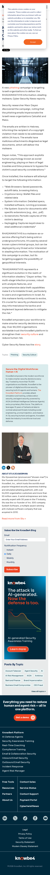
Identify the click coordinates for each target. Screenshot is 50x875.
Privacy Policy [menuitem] (25, 834)
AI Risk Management (14, 676)
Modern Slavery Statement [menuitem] (25, 846)
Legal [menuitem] (25, 829)
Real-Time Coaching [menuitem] (13, 745)
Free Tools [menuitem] (8, 782)
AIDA (29, 676)
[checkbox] (25, 556)
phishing (14, 87)
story (37, 344)
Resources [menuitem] (8, 788)
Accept (33, 42)
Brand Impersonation (33, 680)
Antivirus (39, 676)
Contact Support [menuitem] (29, 794)
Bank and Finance (12, 680)
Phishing (14, 355)
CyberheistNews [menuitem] (29, 806)
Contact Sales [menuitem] (28, 782)
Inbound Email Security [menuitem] (15, 758)
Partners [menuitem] (7, 794)
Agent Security (31, 671)
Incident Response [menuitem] (12, 766)
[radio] (25, 550)
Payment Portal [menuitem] (28, 800)
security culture (29, 334)
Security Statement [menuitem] (25, 842)
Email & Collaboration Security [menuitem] (19, 753)
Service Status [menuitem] (28, 788)
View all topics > (38, 691)
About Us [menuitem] (7, 800)
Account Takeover (13, 671)
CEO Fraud (38, 685)
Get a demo (22, 717)
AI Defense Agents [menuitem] (12, 737)
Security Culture (29, 355)
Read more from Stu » (14, 518)
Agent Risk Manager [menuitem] (13, 770)
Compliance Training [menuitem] (13, 749)
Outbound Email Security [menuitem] (16, 762)
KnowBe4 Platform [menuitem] (13, 732)
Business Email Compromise (17, 685)
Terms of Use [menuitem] (25, 838)
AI (42, 671)
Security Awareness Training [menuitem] (18, 741)
